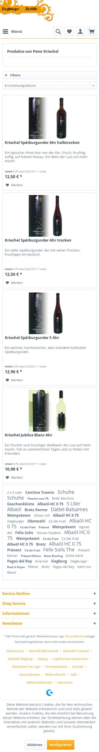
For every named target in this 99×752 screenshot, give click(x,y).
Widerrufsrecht (55, 674)
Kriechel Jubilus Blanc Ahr (28, 435)
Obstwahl (36, 521)
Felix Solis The (59, 549)
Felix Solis (24, 532)
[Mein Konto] (80, 31)
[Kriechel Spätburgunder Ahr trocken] (49, 216)
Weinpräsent (19, 515)
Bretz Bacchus (63, 498)
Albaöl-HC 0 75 (50, 504)
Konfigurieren (61, 745)
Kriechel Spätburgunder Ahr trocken (38, 240)
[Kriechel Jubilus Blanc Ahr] (49, 411)
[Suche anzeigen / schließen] (57, 31)
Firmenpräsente (56, 667)
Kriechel (42, 561)
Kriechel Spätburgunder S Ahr (32, 337)
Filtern (14, 75)
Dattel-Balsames (69, 509)
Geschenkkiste (21, 504)
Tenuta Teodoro (49, 533)
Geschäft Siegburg (20, 659)
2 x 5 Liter (15, 492)
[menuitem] (12, 31)
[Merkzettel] (69, 31)
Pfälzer (33, 567)
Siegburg (59, 561)
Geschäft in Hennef (76, 651)
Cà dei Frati (58, 521)
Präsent (44, 527)
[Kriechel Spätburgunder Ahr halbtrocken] (49, 118)
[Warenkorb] (91, 31)
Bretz (41, 544)
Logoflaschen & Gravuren (70, 659)
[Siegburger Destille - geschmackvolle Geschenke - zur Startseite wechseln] (27, 11)
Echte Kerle (74, 555)
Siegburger (16, 521)
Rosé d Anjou (16, 567)
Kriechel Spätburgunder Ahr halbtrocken (42, 142)
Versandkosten (74, 636)
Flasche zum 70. (38, 498)
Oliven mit (42, 515)
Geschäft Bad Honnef (43, 651)
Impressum (65, 682)
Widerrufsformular (39, 682)
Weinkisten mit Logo (26, 667)
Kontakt (77, 667)
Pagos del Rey (20, 561)
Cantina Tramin (40, 492)
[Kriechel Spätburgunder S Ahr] (49, 313)
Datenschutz (15, 651)
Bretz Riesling (54, 556)
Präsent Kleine (31, 556)
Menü (16, 31)
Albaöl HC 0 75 (66, 515)
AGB (73, 674)
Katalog (43, 659)
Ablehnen (34, 745)
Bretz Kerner (37, 509)
